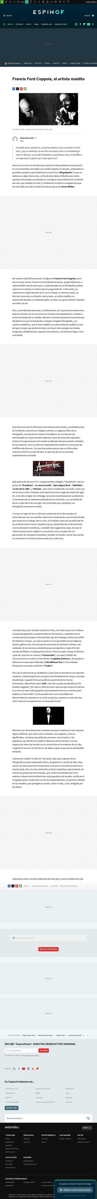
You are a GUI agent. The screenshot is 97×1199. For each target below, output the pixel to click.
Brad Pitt (56, 63)
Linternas (69, 1102)
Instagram (76, 24)
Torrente (47, 63)
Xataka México (10, 1182)
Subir (85, 1128)
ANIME (36, 24)
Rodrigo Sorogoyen (14, 63)
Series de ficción (11, 1089)
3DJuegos (27, 1139)
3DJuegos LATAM (29, 1182)
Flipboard (84, 24)
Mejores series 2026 (29, 1035)
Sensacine (45, 1139)
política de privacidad (32, 1055)
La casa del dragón (12, 1102)
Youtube (88, 24)
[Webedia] (12, 1127)
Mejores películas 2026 (45, 1035)
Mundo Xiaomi (10, 1152)
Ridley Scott (27, 63)
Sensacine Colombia (48, 1186)
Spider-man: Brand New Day (45, 1102)
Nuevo (87, 15)
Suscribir (44, 1050)
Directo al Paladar (65, 1139)
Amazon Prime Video (43, 1089)
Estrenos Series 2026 (75, 1035)
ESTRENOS (19, 24)
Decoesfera (8, 1164)
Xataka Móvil (9, 1142)
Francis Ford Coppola (69, 886)
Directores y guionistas (40, 886)
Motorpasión (82, 1139)
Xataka (7, 1139)
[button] (28, 138)
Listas (68, 1093)
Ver (49, 949)
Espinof (48, 12)
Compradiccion (10, 1168)
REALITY (28, 24)
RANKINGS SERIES (61, 24)
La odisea (39, 1097)
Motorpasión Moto (84, 1142)
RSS (33, 1068)
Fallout (64, 63)
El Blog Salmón (28, 1161)
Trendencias (9, 1161)
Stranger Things (75, 63)
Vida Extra (27, 1142)
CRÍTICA (10, 24)
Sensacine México (47, 1182)
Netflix (38, 1093)
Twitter (92, 24)
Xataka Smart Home (11, 1149)
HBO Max (69, 1097)
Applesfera (8, 1145)
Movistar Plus (10, 1093)
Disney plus (70, 1089)
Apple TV (8, 1097)
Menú (9, 15)
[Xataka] (2, 2)
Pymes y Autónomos (30, 1164)
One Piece (38, 63)
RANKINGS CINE (46, 24)
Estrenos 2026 (60, 1035)
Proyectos (54, 886)
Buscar (88, 1118)
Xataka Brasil (9, 1186)
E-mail (25, 88)
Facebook (80, 24)
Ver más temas (11, 1108)
